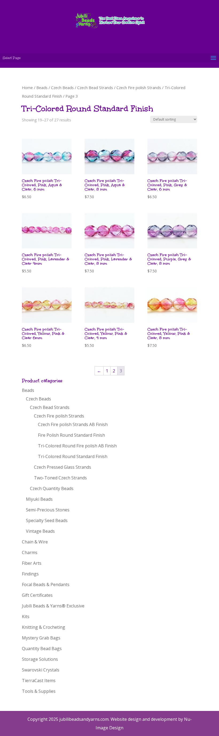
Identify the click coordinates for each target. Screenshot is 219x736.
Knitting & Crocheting (43, 627)
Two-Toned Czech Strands (60, 478)
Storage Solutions (40, 659)
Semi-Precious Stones (47, 510)
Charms (29, 552)
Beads (42, 87)
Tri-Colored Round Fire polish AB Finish (77, 446)
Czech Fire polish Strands (138, 87)
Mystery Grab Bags (41, 638)
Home (27, 87)
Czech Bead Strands (95, 87)
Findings (30, 574)
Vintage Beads (40, 531)
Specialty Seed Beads (47, 520)
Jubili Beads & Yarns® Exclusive (53, 606)
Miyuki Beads (39, 499)
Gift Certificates (37, 595)
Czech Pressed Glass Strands (62, 467)
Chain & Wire (35, 542)
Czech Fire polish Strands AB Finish (73, 424)
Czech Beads (62, 87)
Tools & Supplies (39, 691)
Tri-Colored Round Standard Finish (72, 456)
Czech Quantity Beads (51, 488)
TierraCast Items (39, 680)
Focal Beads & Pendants (45, 584)
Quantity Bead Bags (42, 648)
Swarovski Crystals (40, 670)
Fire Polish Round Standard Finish (71, 435)
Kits (25, 616)
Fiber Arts (31, 563)
